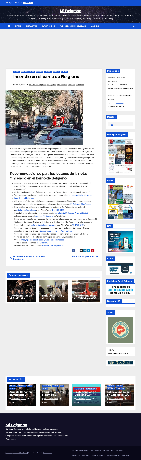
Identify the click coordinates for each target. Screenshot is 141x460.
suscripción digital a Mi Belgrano (80, 195)
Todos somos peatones (83, 256)
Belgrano (39, 71)
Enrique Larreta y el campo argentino (53, 298)
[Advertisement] (70, 45)
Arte (61, 385)
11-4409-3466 (57, 210)
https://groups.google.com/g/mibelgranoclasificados (42, 240)
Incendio (64, 71)
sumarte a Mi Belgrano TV (53, 246)
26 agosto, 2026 (83, 399)
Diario (18, 26)
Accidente (111, 385)
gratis (29, 385)
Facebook (119, 450)
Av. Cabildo (111, 388)
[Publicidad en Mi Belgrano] (120, 290)
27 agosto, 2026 (51, 399)
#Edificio (71, 85)
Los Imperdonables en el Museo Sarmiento (29, 257)
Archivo (95, 26)
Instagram (31, 26)
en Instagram (41, 243)
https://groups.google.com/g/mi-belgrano (55, 231)
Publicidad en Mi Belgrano (73, 26)
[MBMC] (120, 202)
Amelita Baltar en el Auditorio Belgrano (20, 298)
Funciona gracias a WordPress (16, 453)
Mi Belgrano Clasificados (80, 204)
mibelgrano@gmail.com (26, 210)
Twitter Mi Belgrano (98, 455)
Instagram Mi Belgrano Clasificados (102, 450)
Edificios (56, 71)
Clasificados (48, 26)
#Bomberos (62, 85)
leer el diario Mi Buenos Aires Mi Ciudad (71, 213)
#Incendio (80, 85)
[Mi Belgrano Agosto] (120, 156)
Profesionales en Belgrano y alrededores (85, 394)
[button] (134, 26)
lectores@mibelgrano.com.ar (43, 225)
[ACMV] (120, 330)
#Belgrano (51, 85)
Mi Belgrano (70, 10)
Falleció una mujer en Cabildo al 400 (86, 297)
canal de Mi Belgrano (44, 216)
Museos (45, 388)
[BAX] (120, 241)
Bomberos (48, 71)
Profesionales (91, 388)
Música (12, 388)
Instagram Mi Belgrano (80, 450)
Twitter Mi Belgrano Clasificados (118, 455)
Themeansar (47, 453)
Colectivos (120, 388)
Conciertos (21, 385)
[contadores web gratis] (120, 362)
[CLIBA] (120, 269)
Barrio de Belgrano (27, 71)
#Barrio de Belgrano (37, 85)
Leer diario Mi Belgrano (24, 198)
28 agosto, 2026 (18, 399)
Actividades (47, 385)
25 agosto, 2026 (116, 399)
